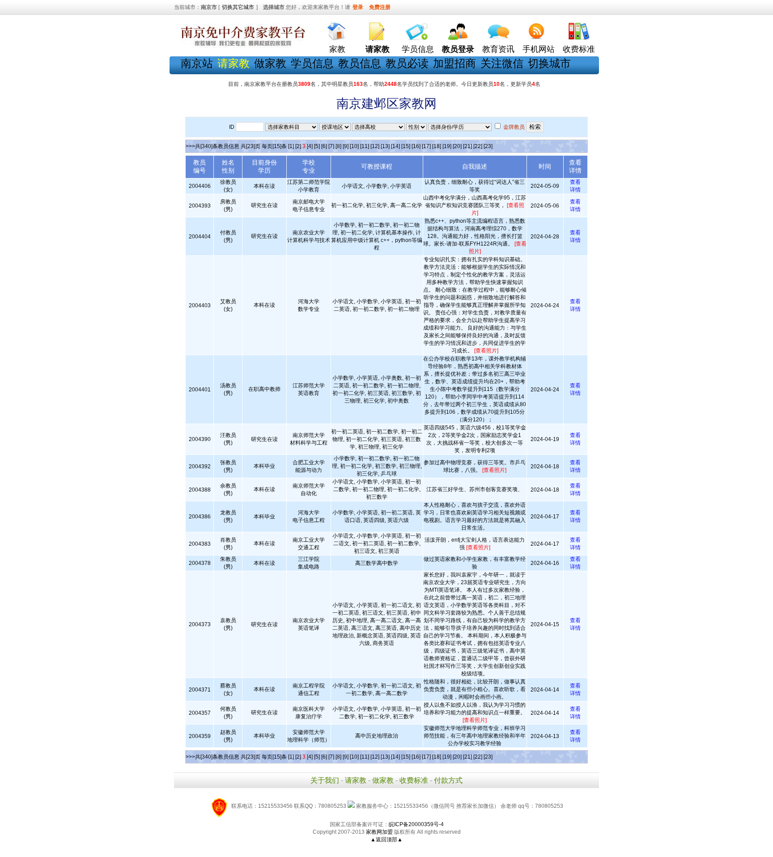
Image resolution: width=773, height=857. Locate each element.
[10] (354, 146)
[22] (477, 146)
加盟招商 (454, 63)
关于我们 (324, 780)
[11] (364, 146)
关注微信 (501, 63)
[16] (416, 146)
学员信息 (418, 49)
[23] (488, 146)
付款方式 (448, 780)
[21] (467, 146)
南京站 (197, 63)
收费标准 (579, 49)
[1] (291, 146)
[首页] (337, 29)
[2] (298, 146)
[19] (446, 146)
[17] (426, 146)
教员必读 (407, 63)
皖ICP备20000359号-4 (416, 824)
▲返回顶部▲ (386, 839)
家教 (337, 49)
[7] (331, 146)
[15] (405, 146)
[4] (310, 146)
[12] (374, 146)
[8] (338, 146)
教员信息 (359, 63)
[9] (345, 146)
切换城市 (549, 63)
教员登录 (458, 49)
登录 (358, 7)
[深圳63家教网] (241, 46)
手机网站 (538, 49)
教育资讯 (498, 49)
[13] (385, 146)
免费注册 (380, 7)
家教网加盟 (379, 832)
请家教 (355, 780)
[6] (324, 146)
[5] (317, 146)
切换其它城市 (238, 7)
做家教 (270, 63)
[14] (395, 146)
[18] (436, 146)
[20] (457, 146)
